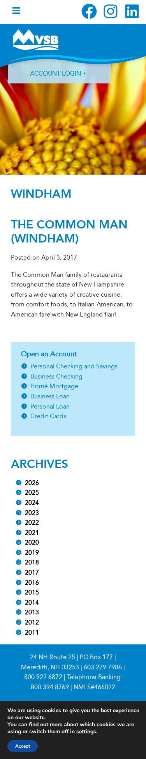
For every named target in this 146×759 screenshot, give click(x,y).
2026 (32, 483)
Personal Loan (50, 406)
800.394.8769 (50, 687)
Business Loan (50, 396)
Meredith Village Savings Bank (35, 39)
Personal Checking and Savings (74, 366)
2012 (32, 622)
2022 (32, 522)
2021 (32, 532)
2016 (32, 582)
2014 (32, 602)
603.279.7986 (103, 667)
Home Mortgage (54, 386)
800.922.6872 (43, 677)
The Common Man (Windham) (69, 232)
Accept (22, 746)
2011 (32, 632)
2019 (32, 552)
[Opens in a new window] (89, 11)
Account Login (55, 73)
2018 (32, 562)
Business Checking (56, 376)
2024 (32, 502)
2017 (32, 572)
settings (86, 731)
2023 (32, 513)
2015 (32, 592)
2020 (32, 542)
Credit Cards (48, 416)
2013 (32, 612)
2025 (32, 492)
